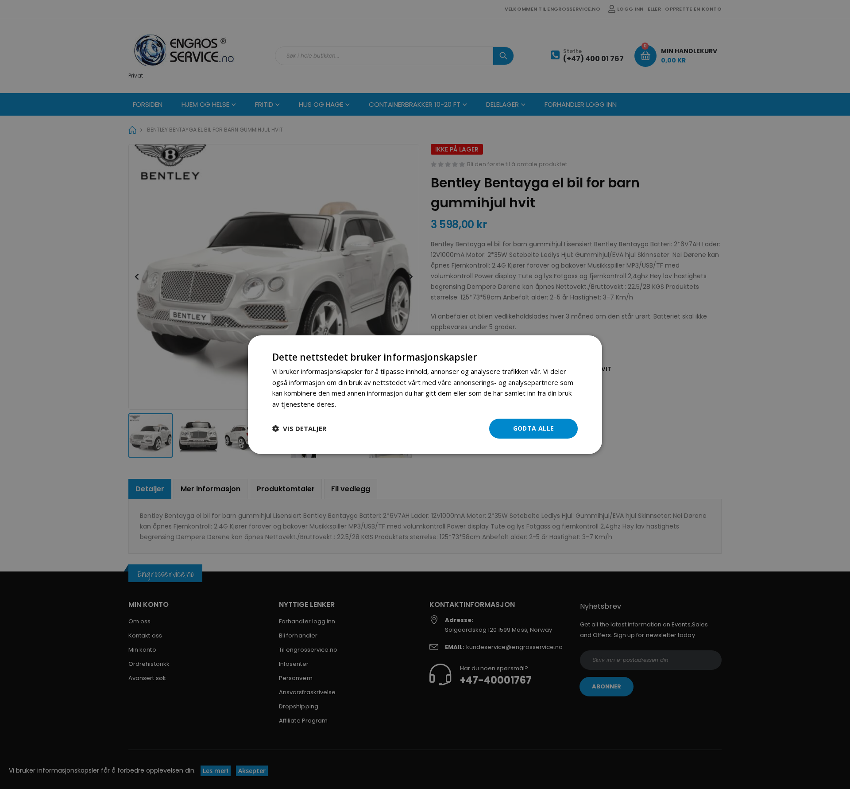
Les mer (350, 404)
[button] (299, 428)
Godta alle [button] (533, 428)
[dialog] (425, 394)
